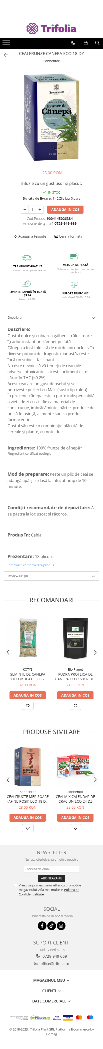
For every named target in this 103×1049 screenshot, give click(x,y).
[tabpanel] (51, 117)
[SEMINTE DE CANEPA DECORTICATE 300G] (27, 638)
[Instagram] (61, 925)
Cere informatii (70, 236)
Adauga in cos (65, 209)
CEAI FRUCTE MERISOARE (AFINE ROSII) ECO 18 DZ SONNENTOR (28, 799)
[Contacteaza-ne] (73, 43)
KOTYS (27, 669)
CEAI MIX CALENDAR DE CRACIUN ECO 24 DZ (75, 799)
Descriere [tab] (15, 317)
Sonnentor (52, 61)
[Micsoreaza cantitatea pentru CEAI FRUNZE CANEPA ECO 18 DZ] (24, 210)
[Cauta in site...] (97, 43)
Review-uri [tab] (18, 576)
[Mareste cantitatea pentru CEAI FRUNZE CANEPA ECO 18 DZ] (40, 210)
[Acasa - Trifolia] (51, 29)
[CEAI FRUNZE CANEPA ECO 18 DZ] (51, 117)
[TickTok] (51, 925)
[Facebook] (42, 925)
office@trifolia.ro (54, 963)
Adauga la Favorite (31, 236)
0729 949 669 (54, 956)
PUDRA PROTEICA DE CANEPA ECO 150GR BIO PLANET (75, 676)
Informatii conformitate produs (31, 565)
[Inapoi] (4, 55)
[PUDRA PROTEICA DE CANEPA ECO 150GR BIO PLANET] (75, 638)
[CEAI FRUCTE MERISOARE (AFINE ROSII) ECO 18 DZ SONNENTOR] (27, 765)
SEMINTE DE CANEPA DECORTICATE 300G (27, 676)
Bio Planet (75, 669)
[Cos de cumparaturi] (85, 43)
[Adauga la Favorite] (28, 706)
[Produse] (6, 44)
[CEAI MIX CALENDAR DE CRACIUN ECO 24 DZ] (75, 765)
